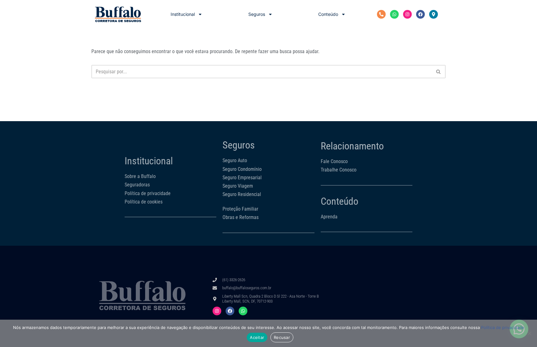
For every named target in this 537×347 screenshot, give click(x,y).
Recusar (282, 337)
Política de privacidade (502, 327)
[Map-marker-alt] (433, 14)
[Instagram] (407, 14)
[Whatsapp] (394, 14)
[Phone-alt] (381, 14)
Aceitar (257, 337)
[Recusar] (529, 333)
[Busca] (439, 71)
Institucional (183, 14)
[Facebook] (420, 14)
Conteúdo (328, 14)
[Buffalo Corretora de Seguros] (118, 14)
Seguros (256, 14)
